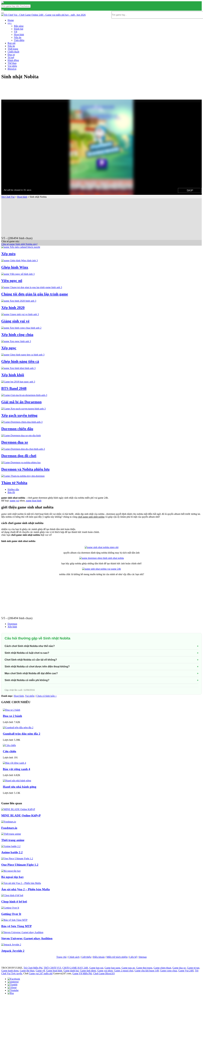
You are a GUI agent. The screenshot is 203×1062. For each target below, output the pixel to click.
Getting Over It (11, 914)
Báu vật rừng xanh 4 (16, 769)
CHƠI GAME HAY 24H (75, 967)
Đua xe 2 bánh (12, 716)
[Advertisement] (46, 67)
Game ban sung (112, 967)
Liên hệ (133, 957)
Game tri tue (193, 967)
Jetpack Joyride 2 (12, 950)
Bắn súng (18, 26)
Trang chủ (61, 957)
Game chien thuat (162, 967)
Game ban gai (96, 967)
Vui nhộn (12, 66)
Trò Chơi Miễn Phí (32, 967)
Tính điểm (19, 40)
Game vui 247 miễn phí (40, 973)
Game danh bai (71, 970)
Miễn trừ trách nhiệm (117, 957)
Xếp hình (12, 626)
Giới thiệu (86, 957)
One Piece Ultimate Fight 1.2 (19, 864)
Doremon (12, 623)
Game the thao (27, 970)
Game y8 (40, 970)
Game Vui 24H (186, 970)
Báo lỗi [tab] (11, 492)
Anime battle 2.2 (12, 852)
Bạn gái (11, 43)
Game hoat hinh (54, 970)
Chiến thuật (13, 51)
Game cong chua (168, 970)
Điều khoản (99, 957)
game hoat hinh (33, 500)
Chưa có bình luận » (46, 696)
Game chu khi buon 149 (146, 970)
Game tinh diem (88, 970)
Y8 (15, 31)
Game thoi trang (144, 967)
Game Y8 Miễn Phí (82, 973)
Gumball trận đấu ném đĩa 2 (21, 733)
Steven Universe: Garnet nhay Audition (26, 938)
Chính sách (73, 957)
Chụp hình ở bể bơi (14, 901)
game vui (14, 500)
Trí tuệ (11, 57)
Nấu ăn (17, 37)
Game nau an (128, 967)
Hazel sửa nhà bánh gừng (19, 786)
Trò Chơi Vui (8, 196)
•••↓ (10, 23)
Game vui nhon (105, 970)
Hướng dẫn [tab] (13, 489)
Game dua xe (179, 967)
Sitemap (143, 957)
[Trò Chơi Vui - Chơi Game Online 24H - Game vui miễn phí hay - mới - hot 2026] (2, 3)
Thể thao (12, 63)
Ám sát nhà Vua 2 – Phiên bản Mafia (25, 889)
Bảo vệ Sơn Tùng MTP (16, 926)
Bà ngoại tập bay (12, 877)
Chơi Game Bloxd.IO (104, 973)
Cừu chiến (9, 751)
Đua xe (11, 54)
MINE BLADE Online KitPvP (21, 815)
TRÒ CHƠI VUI (52, 967)
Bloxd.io (12, 68)
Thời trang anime (12, 840)
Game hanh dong (10, 970)
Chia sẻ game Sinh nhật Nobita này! (19, 244)
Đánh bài (18, 28)
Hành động (13, 60)
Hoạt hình (19, 34)
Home (11, 20)
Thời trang (13, 48)
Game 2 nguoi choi (123, 970)
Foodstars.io (9, 828)
